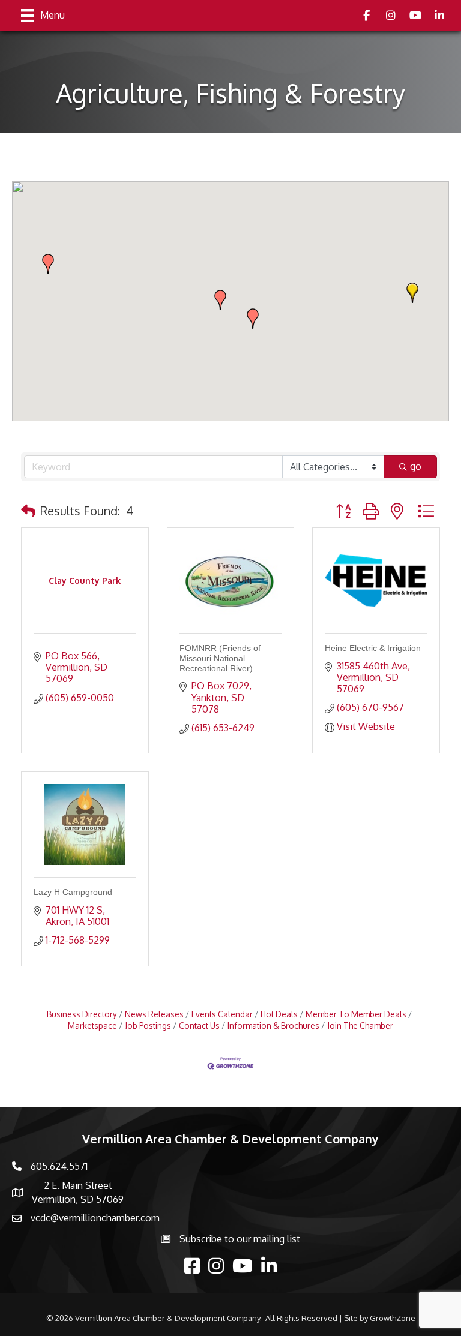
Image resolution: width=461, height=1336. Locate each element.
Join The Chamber (360, 1025)
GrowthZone (392, 1318)
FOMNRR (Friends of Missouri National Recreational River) (220, 658)
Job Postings (148, 1025)
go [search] (415, 466)
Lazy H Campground (73, 892)
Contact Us (199, 1025)
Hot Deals (279, 1014)
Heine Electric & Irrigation (373, 648)
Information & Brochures (273, 1025)
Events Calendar (222, 1014)
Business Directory (82, 1014)
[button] (412, 293)
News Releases (154, 1014)
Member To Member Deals (356, 1014)
